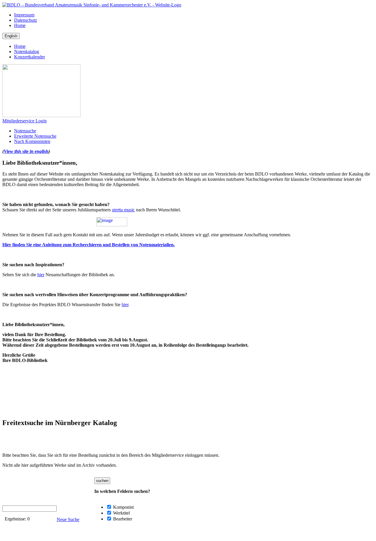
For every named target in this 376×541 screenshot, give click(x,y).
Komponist (123, 507)
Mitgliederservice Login (24, 120)
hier (40, 274)
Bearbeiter (122, 518)
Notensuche (25, 130)
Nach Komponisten (32, 141)
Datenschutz (25, 20)
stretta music (123, 209)
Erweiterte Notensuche (35, 136)
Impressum (24, 14)
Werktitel (121, 512)
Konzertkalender (29, 56)
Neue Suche (68, 519)
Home (20, 25)
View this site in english (26, 151)
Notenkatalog (26, 51)
